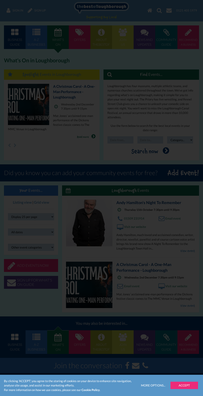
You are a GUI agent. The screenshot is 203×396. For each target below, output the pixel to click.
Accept (184, 385)
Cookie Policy (90, 390)
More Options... (153, 385)
